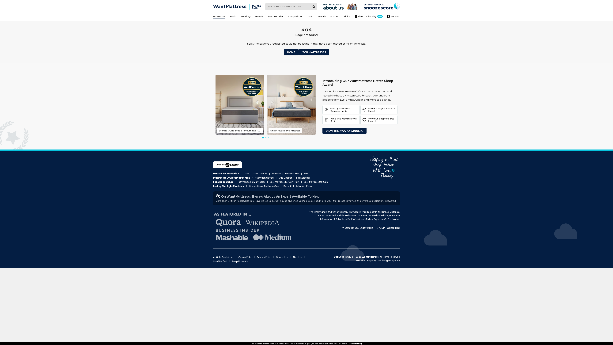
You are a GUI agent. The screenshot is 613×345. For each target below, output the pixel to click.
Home (291, 52)
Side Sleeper (285, 177)
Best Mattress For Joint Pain (284, 182)
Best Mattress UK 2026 (316, 182)
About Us (297, 257)
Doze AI (287, 186)
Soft (247, 173)
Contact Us (282, 257)
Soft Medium (261, 173)
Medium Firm (292, 173)
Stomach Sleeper (264, 177)
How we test (220, 261)
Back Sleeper (303, 177)
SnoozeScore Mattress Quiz (264, 186)
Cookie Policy (245, 257)
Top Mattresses (314, 52)
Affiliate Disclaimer (223, 257)
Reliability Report (304, 186)
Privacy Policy (264, 257)
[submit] (314, 6)
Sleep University (240, 261)
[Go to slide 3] (268, 137)
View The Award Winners (344, 130)
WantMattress (370, 256)
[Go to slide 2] (265, 137)
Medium (276, 173)
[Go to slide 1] (263, 137)
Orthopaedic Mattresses (252, 182)
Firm (306, 173)
